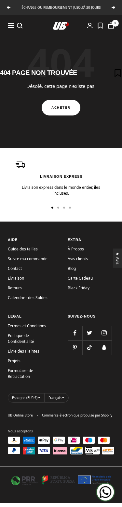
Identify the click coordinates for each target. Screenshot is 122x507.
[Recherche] (20, 26)
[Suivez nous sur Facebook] (75, 333)
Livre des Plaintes (23, 351)
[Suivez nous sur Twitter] (89, 333)
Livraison (16, 278)
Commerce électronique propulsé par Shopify (77, 415)
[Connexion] (90, 25)
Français (54, 397)
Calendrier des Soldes (27, 297)
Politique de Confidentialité (21, 338)
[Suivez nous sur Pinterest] (75, 347)
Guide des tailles (23, 249)
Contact (15, 268)
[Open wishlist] (100, 25)
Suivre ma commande (27, 258)
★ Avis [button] (118, 258)
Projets (14, 361)
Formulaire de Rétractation (20, 373)
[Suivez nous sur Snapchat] (104, 347)
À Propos (76, 249)
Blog (72, 268)
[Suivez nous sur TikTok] (89, 347)
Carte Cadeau (80, 278)
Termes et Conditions (27, 326)
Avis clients (78, 258)
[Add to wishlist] (118, 73)
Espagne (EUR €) (24, 397)
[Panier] (111, 25)
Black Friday (78, 288)
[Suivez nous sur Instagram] (104, 333)
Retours (15, 288)
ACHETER (61, 107)
